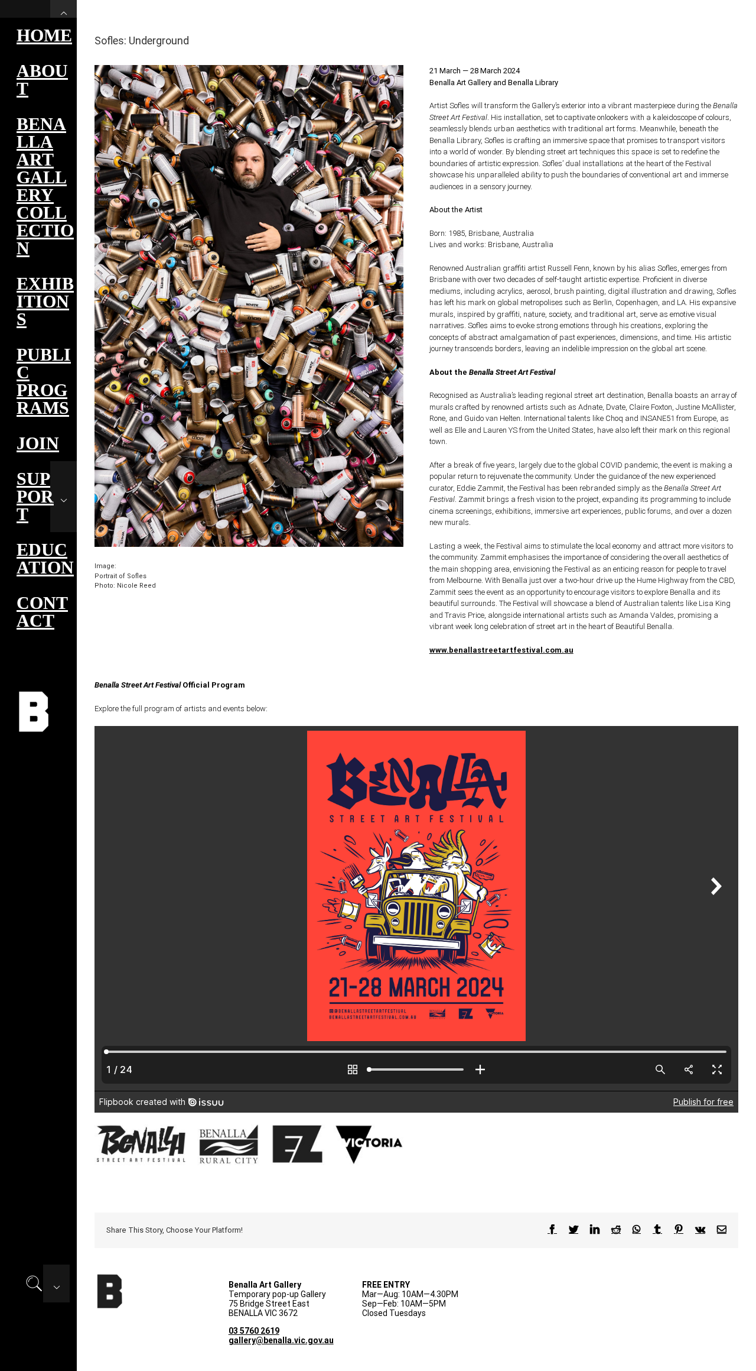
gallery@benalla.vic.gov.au (281, 1340)
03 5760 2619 (254, 1331)
